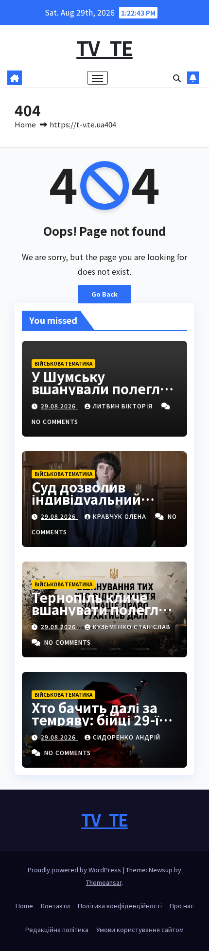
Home (25, 124)
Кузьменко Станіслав (132, 626)
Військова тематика (63, 363)
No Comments (55, 421)
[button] (177, 78)
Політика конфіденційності (120, 905)
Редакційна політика (56, 929)
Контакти (55, 905)
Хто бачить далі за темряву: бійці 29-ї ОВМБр (95, 719)
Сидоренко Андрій (126, 737)
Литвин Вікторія (124, 406)
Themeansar (104, 882)
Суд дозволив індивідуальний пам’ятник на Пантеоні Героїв (87, 505)
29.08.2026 (59, 406)
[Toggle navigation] (97, 78)
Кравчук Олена (120, 516)
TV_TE (104, 48)
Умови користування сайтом (140, 929)
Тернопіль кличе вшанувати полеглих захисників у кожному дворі (103, 615)
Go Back (104, 294)
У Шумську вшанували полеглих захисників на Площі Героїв (104, 395)
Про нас (182, 905)
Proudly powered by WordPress (75, 869)
